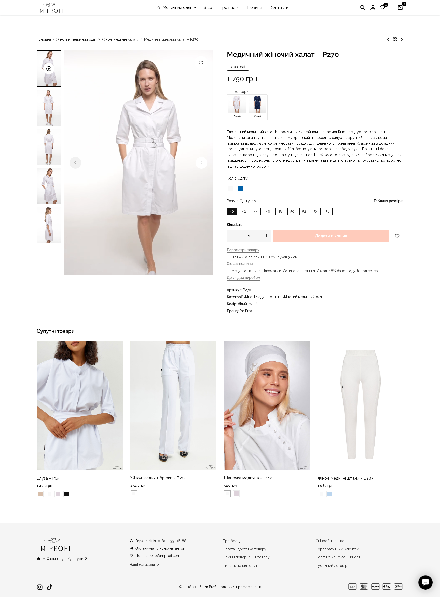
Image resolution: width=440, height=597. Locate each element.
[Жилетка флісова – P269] (388, 39)
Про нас (227, 7)
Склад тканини (240, 264)
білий (242, 304)
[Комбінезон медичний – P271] (401, 39)
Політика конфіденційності (338, 557)
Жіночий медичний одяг (76, 39)
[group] (80, 405)
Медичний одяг (177, 7)
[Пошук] (363, 8)
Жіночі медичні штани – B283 (346, 478)
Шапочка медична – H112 (248, 478)
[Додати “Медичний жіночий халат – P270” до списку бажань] (397, 236)
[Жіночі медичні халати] (395, 39)
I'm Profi (246, 311)
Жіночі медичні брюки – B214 (158, 478)
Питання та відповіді (240, 566)
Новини (254, 7)
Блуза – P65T (49, 478)
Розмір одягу (241, 201)
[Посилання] (40, 587)
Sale (208, 7)
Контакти (279, 7)
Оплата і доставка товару (244, 549)
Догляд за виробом (243, 278)
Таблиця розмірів (388, 201)
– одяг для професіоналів (232, 587)
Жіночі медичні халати (120, 39)
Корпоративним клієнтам (337, 549)
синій (253, 304)
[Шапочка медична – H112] (267, 405)
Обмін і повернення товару (246, 557)
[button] (383, 8)
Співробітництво (330, 541)
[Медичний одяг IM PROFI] (50, 8)
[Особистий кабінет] (373, 8)
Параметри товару (243, 250)
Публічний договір (331, 566)
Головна (44, 39)
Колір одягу (237, 178)
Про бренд (232, 541)
